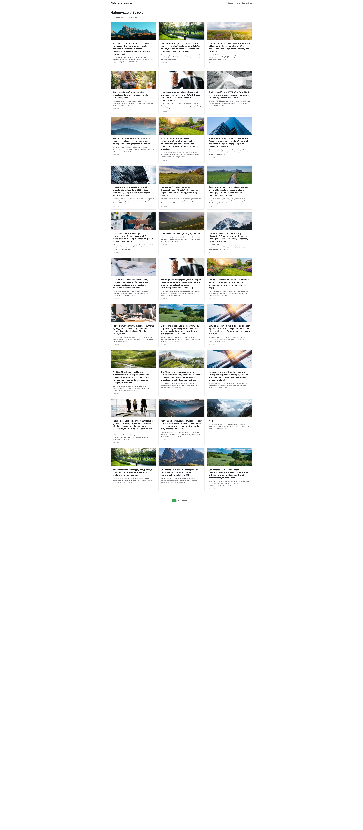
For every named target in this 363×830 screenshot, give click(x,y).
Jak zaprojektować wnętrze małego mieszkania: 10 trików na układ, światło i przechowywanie (131, 95)
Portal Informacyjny (121, 3)
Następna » (185, 500)
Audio (211, 421)
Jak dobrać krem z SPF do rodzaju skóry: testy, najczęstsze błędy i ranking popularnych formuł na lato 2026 (179, 472)
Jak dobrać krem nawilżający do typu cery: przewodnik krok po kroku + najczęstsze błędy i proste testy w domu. (132, 472)
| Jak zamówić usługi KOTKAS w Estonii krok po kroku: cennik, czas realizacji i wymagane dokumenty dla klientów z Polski (229, 95)
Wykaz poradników (233, 3)
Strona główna (247, 3)
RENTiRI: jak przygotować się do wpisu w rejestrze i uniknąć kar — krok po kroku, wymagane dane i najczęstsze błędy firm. (132, 141)
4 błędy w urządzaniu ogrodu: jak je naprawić (181, 233)
